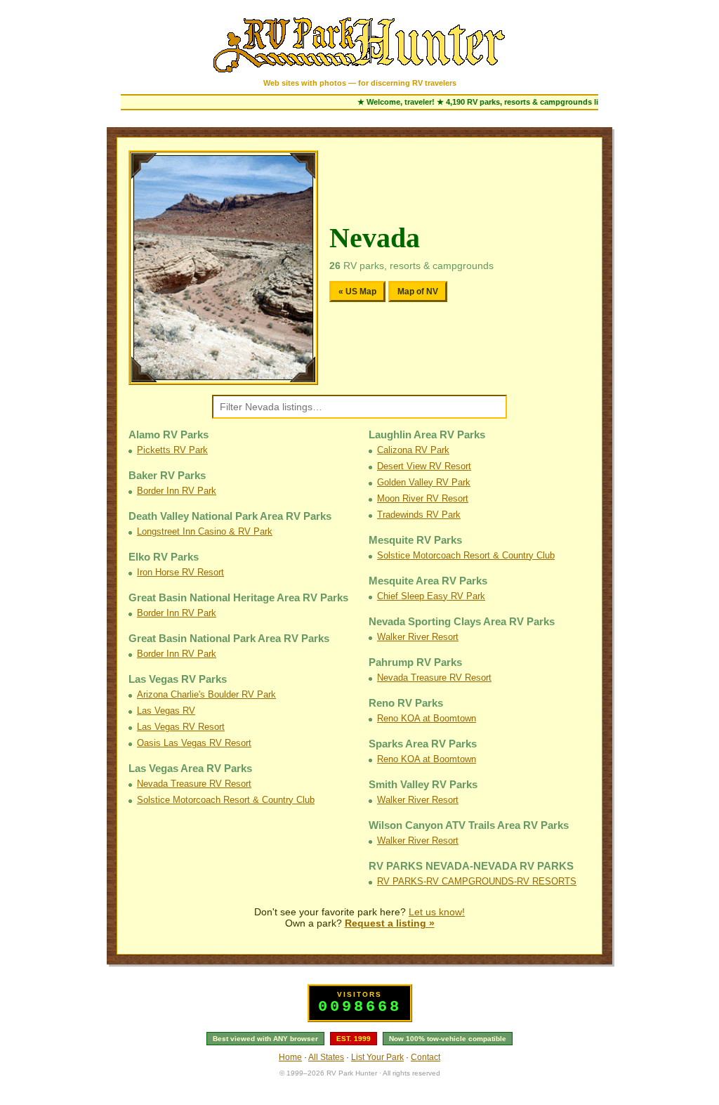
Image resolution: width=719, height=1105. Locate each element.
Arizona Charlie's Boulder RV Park (206, 694)
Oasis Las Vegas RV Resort (194, 743)
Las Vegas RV (166, 710)
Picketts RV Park (172, 450)
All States (326, 1057)
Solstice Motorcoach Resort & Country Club (226, 800)
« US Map (357, 291)
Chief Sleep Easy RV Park (431, 596)
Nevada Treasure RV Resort (194, 783)
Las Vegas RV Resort (181, 726)
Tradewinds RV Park (419, 514)
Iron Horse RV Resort (180, 572)
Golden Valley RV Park (423, 482)
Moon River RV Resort (422, 498)
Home (290, 1057)
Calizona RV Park (413, 450)
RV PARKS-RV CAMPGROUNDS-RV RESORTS (476, 881)
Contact (425, 1057)
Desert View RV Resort (424, 466)
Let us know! (437, 911)
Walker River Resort (418, 637)
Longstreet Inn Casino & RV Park (204, 531)
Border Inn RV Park (176, 490)
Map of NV (417, 291)
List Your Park (377, 1057)
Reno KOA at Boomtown (426, 718)
